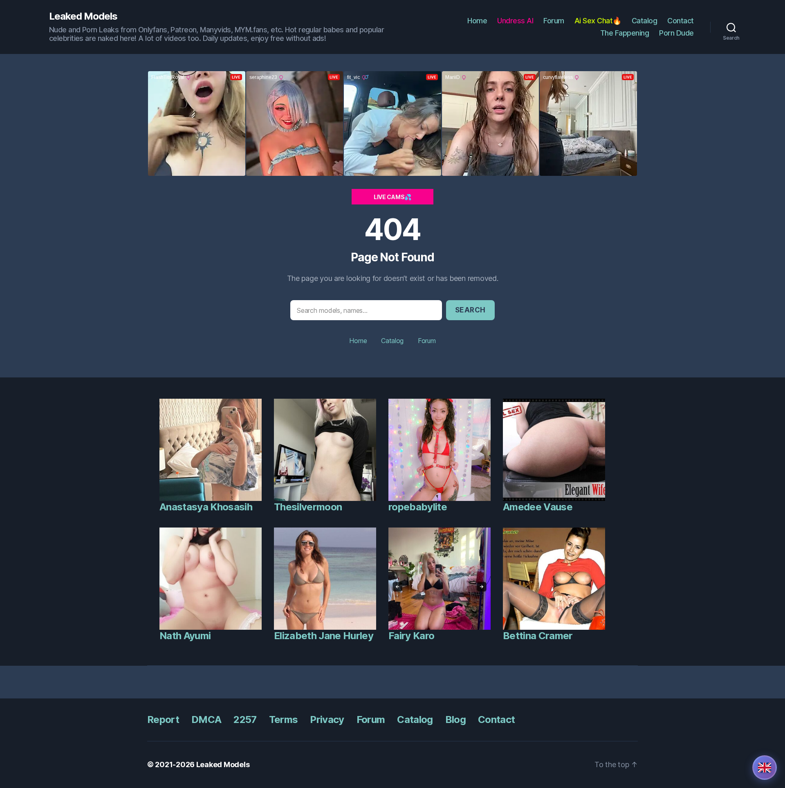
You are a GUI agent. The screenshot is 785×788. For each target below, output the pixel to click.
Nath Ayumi (185, 636)
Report (163, 719)
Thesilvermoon (308, 507)
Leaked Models (83, 16)
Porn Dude (676, 33)
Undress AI (515, 20)
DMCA (206, 719)
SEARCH (470, 310)
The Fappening (624, 33)
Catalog (644, 20)
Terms (283, 719)
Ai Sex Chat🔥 (597, 20)
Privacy (327, 719)
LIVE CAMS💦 (392, 196)
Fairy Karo (411, 636)
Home (477, 20)
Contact (680, 20)
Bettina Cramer (538, 636)
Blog (455, 719)
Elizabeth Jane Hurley (323, 636)
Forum (553, 20)
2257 (244, 719)
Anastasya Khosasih (205, 507)
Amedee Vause (537, 507)
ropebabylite (417, 507)
